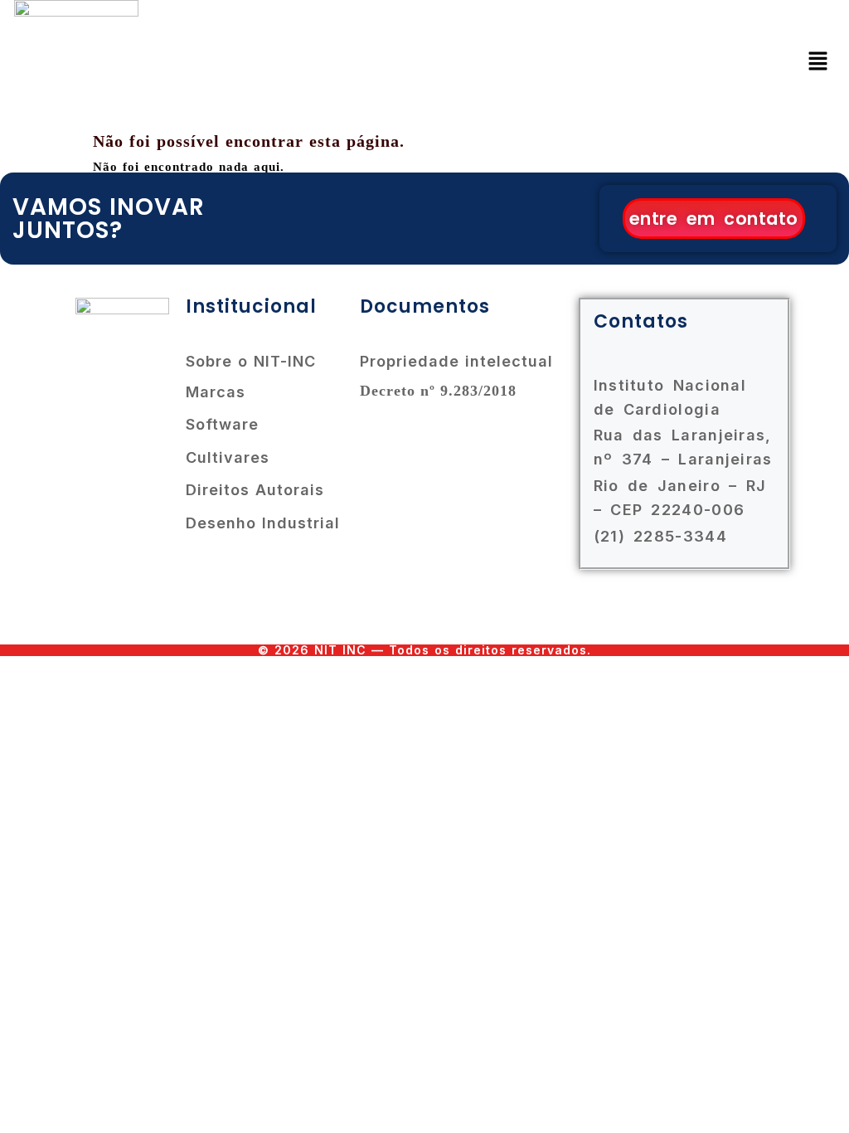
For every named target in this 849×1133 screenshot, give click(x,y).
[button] (818, 62)
